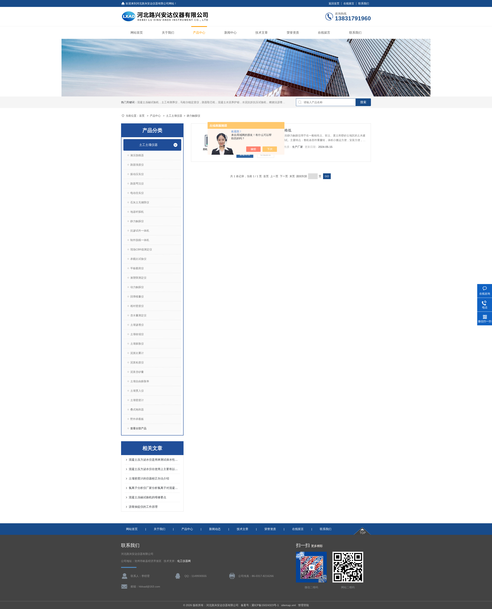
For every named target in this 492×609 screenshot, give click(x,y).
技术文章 (261, 32)
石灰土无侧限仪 (139, 202)
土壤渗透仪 (137, 324)
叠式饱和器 (137, 409)
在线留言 (348, 3)
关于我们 (168, 32)
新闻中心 (230, 32)
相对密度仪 (137, 305)
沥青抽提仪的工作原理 (143, 506)
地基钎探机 (137, 211)
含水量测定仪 (138, 315)
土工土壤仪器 (174, 115)
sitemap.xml (288, 605)
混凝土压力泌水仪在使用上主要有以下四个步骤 (154, 469)
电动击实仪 (137, 192)
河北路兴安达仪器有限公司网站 (155, 3)
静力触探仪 (193, 115)
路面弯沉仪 (137, 183)
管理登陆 (303, 605)
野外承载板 (137, 418)
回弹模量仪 (137, 296)
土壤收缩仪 (137, 334)
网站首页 (136, 32)
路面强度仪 (137, 164)
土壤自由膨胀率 (139, 381)
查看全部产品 (138, 428)
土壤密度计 (137, 400)
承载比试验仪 (138, 258)
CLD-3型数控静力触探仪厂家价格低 (263, 130)
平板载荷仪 (137, 268)
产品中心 (199, 32)
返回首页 (334, 3)
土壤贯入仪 (137, 390)
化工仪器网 (184, 561)
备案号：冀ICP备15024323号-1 (260, 605)
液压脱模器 (137, 155)
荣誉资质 (293, 32)
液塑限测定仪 (138, 277)
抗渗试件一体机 (139, 230)
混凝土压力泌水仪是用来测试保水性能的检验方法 (154, 459)
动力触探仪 (137, 287)
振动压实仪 (137, 174)
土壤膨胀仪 (137, 343)
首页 (142, 115)
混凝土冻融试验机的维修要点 (147, 497)
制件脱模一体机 (139, 240)
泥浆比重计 (137, 353)
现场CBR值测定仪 (141, 249)
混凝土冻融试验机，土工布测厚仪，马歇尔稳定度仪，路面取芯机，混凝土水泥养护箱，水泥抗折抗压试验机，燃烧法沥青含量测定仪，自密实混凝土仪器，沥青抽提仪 (236, 102)
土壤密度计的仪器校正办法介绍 (149, 478)
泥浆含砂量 (137, 371)
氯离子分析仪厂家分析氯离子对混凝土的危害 (154, 487)
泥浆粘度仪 (137, 362)
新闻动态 (215, 529)
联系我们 (363, 3)
